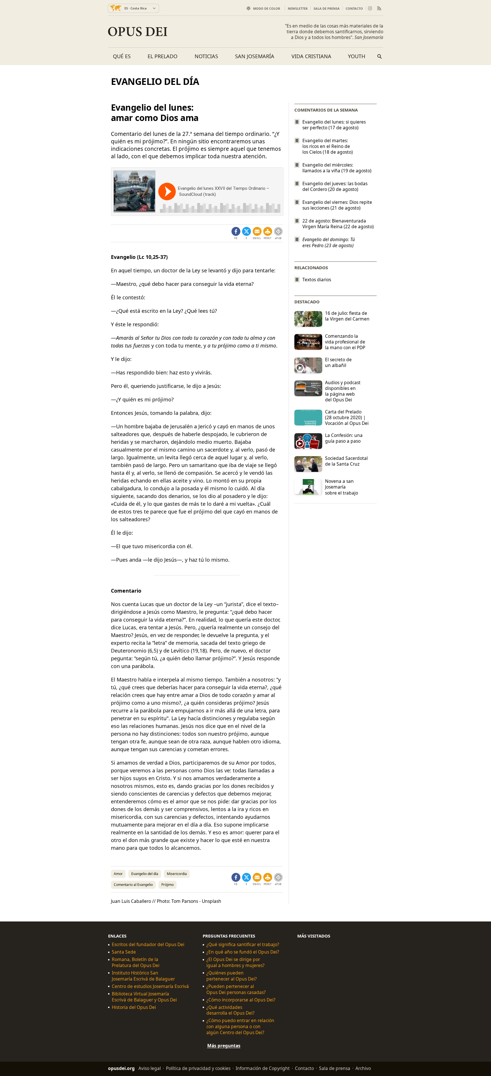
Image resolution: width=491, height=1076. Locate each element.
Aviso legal (149, 1068)
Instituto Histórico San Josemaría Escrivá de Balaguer (143, 976)
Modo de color (266, 8)
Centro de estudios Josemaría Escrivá (150, 986)
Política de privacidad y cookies (198, 1068)
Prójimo (167, 884)
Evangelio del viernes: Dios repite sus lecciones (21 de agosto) (337, 205)
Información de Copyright (263, 1068)
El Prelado (162, 56)
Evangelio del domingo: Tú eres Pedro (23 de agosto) (328, 243)
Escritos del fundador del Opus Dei (148, 945)
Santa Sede (124, 952)
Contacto (354, 8)
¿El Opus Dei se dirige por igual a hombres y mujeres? (235, 962)
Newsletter (298, 8)
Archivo (363, 1068)
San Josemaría (254, 56)
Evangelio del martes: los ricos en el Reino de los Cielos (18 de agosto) (327, 146)
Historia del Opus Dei (134, 1007)
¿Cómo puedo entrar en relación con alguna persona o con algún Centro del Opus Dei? (240, 1027)
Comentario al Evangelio (133, 884)
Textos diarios (316, 280)
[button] (267, 233)
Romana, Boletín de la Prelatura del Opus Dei (135, 962)
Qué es (122, 56)
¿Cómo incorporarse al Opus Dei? (240, 1000)
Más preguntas (223, 1045)
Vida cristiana (311, 56)
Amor (118, 873)
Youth (356, 56)
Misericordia (177, 873)
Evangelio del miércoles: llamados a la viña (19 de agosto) (336, 167)
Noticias (206, 56)
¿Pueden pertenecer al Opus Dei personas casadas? (236, 989)
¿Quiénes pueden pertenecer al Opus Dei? (231, 976)
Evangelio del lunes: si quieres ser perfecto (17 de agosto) (334, 124)
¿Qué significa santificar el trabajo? (242, 945)
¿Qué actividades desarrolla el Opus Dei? (230, 1010)
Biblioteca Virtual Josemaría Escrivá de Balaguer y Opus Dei (144, 997)
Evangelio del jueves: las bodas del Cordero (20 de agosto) (334, 186)
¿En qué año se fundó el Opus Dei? (242, 952)
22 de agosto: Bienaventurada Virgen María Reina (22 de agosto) (338, 223)
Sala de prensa (327, 8)
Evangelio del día (144, 873)
